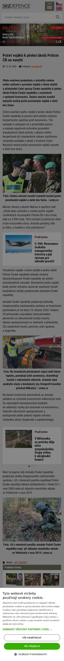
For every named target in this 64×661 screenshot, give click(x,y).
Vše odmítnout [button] (31, 637)
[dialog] (32, 624)
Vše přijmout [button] (32, 646)
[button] (32, 629)
